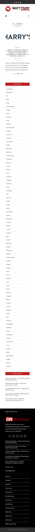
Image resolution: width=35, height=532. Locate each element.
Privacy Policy (8, 492)
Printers (9, 292)
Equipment (9, 159)
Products (17, 47)
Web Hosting (10, 355)
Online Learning (10, 257)
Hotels (8, 215)
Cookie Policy (8, 516)
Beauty (8, 110)
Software (9, 327)
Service (8, 306)
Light (8, 236)
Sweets (8, 338)
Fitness (8, 166)
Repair (8, 299)
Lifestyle (9, 233)
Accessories (10, 89)
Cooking (9, 131)
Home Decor (10, 211)
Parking (8, 268)
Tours (8, 345)
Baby (8, 99)
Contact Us (8, 480)
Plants (8, 289)
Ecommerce (10, 141)
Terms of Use (8, 488)
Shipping (9, 310)
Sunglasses (9, 334)
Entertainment (10, 155)
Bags (8, 103)
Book (8, 113)
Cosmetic (9, 134)
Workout (9, 366)
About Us (7, 476)
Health (8, 201)
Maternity (9, 243)
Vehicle (8, 348)
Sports (8, 331)
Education (9, 148)
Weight (8, 359)
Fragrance (9, 180)
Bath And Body (10, 106)
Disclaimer (8, 484)
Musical (8, 254)
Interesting (9, 219)
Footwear (9, 176)
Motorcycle (9, 250)
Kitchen (8, 226)
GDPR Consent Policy (10, 524)
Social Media (10, 324)
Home (8, 208)
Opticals (9, 261)
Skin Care (9, 320)
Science (9, 303)
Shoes (8, 313)
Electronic (9, 152)
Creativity (9, 138)
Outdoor (9, 264)
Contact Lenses (10, 127)
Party (8, 275)
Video (8, 352)
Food (8, 173)
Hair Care (9, 197)
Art (7, 96)
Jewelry (9, 222)
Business (9, 117)
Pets (8, 282)
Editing (8, 145)
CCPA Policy (8, 520)
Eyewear (9, 162)
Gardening (9, 190)
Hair (8, 194)
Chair (8, 120)
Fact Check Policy (9, 496)
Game (8, 187)
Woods (8, 362)
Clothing (9, 124)
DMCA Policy (8, 512)
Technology (9, 341)
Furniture (9, 183)
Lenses (8, 229)
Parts (8, 271)
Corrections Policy (9, 508)
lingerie (8, 240)
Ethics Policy (8, 500)
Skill (8, 317)
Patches (9, 278)
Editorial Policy (9, 504)
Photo (8, 285)
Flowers (8, 169)
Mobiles (8, 247)
